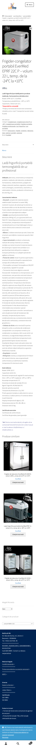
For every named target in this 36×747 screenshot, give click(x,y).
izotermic (24, 131)
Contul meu (6, 743)
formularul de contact (22, 425)
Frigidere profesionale (8, 126)
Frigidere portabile (26, 124)
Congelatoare (12, 122)
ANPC (4, 674)
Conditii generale (8, 664)
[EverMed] (4, 88)
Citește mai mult (18, 482)
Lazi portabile (27, 16)
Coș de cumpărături (27, 742)
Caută (18, 743)
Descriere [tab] (5, 145)
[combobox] (18, 623)
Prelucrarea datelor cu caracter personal (15, 669)
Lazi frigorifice (17, 16)
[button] (30, 28)
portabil (13, 133)
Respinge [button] (5, 737)
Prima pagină (8, 16)
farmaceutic (11, 131)
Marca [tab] (4, 150)
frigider (18, 131)
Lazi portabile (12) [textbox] (17, 623)
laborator (30, 131)
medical (8, 133)
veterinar (19, 133)
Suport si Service (7, 685)
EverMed (8, 135)
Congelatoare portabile (13, 124)
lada (3, 133)
